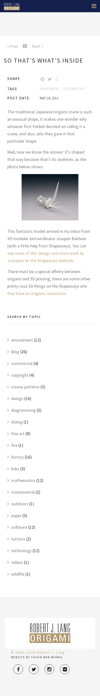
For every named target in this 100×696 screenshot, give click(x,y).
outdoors (19, 504)
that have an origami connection (36, 293)
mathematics (23, 480)
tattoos (18, 539)
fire (14, 445)
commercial (22, 363)
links (15, 468)
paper (16, 515)
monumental (22, 492)
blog (15, 351)
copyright (19, 375)
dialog (17, 422)
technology (74, 89)
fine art (18, 433)
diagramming (23, 410)
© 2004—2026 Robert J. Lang (38, 652)
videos (17, 562)
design (17, 398)
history (17, 457)
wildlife (18, 574)
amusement (50, 89)
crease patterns (25, 387)
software (19, 527)
